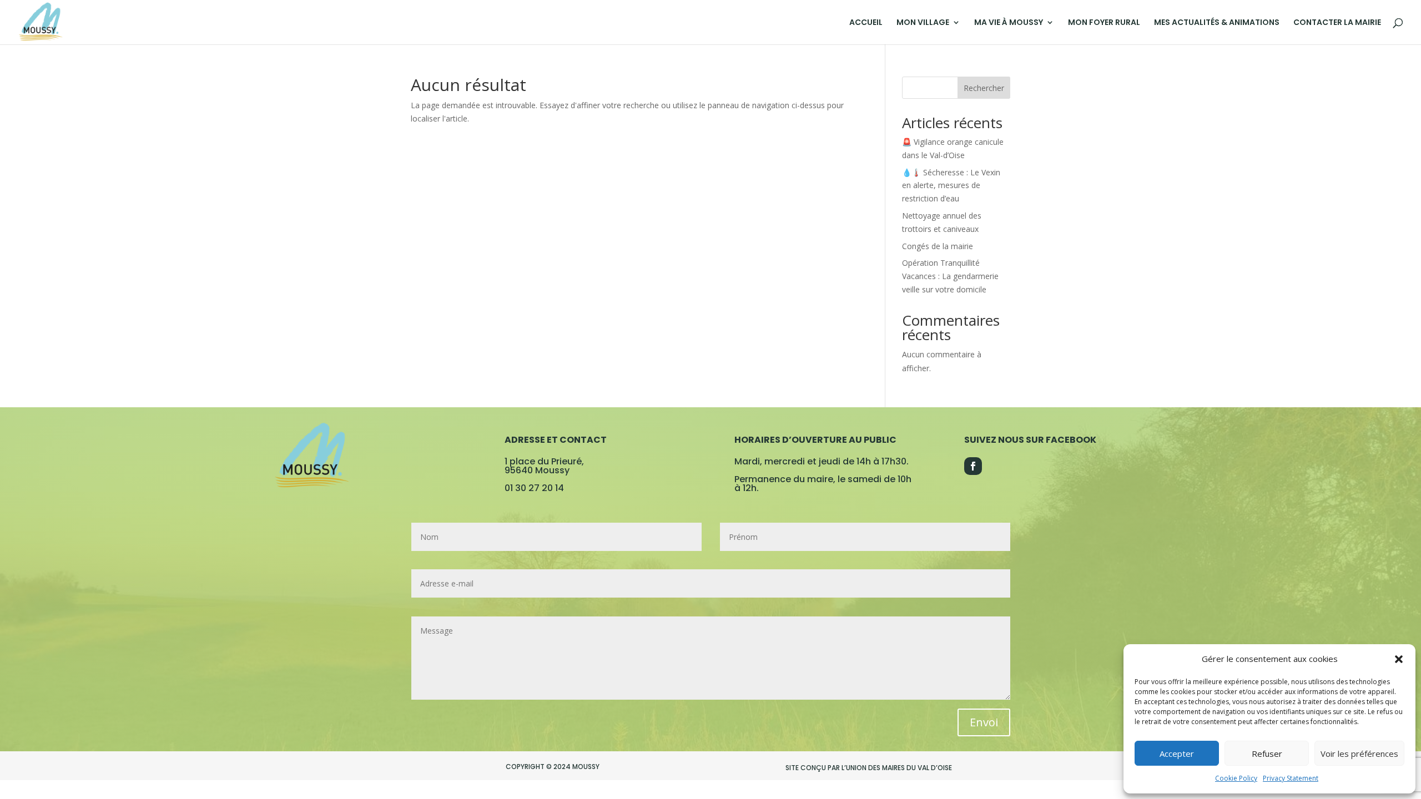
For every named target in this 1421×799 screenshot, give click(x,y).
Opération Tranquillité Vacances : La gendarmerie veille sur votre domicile (950, 276)
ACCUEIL (866, 23)
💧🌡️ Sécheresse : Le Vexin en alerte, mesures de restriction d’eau (951, 185)
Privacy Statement (1290, 778)
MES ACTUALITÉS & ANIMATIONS (1216, 23)
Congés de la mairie (937, 246)
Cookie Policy (1236, 778)
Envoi (984, 722)
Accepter (1177, 753)
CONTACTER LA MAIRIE (1337, 23)
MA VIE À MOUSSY (1008, 23)
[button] (1398, 659)
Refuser (1267, 753)
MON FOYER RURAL (1104, 23)
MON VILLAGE (922, 23)
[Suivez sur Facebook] (973, 466)
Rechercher (984, 88)
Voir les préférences (1359, 753)
